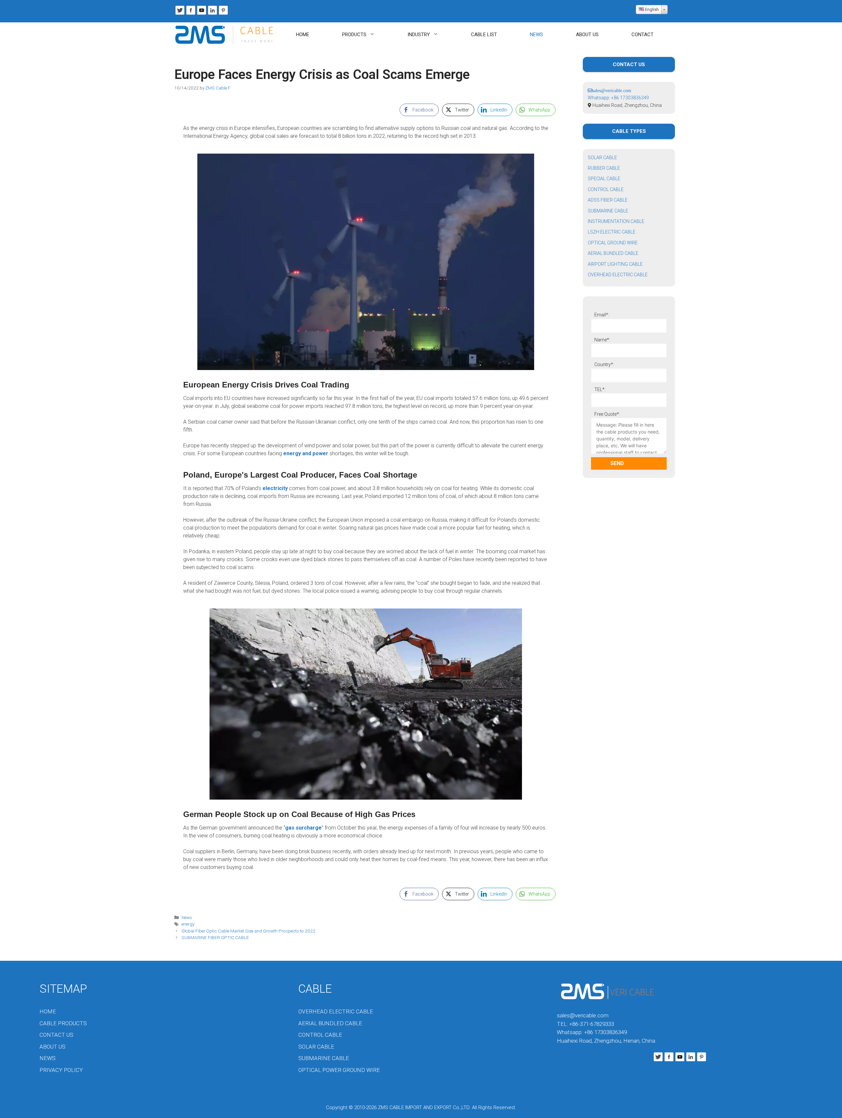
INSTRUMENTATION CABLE (616, 221)
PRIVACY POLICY (61, 1070)
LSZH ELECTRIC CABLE (611, 232)
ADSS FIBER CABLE (608, 200)
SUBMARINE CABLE (608, 210)
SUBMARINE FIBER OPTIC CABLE (215, 937)
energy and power (305, 453)
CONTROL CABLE (606, 189)
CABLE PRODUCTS (63, 1023)
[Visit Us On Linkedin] (212, 14)
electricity (275, 488)
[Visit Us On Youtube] (201, 14)
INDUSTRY (419, 34)
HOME (302, 34)
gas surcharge (303, 828)
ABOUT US (587, 34)
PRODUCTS (354, 34)
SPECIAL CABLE (604, 178)
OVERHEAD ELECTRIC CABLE (618, 274)
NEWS (536, 34)
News (187, 917)
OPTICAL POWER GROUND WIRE (339, 1070)
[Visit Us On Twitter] (179, 14)
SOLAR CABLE (602, 157)
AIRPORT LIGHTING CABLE (615, 264)
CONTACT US (56, 1034)
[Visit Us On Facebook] (190, 14)
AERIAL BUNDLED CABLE (613, 253)
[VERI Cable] (226, 34)
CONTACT (643, 34)
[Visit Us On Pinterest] (223, 14)
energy (188, 924)
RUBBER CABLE (604, 168)
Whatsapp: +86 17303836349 (618, 97)
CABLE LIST (484, 34)
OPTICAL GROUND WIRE (613, 242)
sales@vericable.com (582, 1015)
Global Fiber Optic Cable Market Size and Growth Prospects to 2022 (248, 930)
